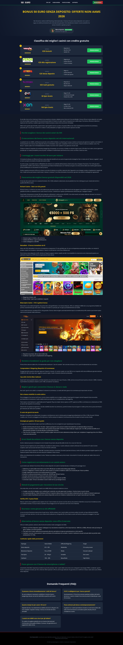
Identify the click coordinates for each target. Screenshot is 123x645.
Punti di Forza (66, 2)
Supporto (75, 2)
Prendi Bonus (94, 50)
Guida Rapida (56, 2)
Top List (48, 2)
